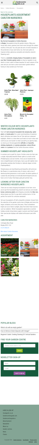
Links (35, 442)
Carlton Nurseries (10, 8)
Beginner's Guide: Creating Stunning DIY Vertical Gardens (18, 334)
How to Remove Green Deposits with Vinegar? (15, 331)
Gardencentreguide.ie (9, 418)
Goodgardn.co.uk (8, 413)
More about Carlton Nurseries (9, 231)
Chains (5, 434)
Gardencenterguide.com (10, 416)
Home (2, 8)
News (4, 432)
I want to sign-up (19, 373)
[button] (11, 84)
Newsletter (6, 424)
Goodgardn (26, 440)
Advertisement (7, 421)
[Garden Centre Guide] (19, 2)
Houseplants (20, 8)
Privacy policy (33, 440)
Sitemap (31, 442)
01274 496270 (5, 228)
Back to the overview (7, 12)
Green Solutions (17, 440)
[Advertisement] (19, 299)
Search (19, 350)
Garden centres (7, 429)
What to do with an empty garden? (11, 327)
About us (5, 426)
